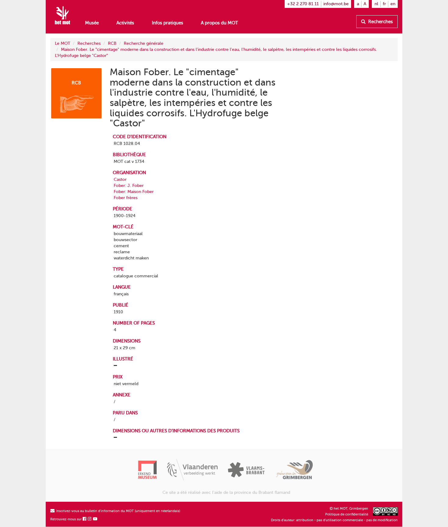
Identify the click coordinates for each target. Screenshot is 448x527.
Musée (92, 23)
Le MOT (62, 43)
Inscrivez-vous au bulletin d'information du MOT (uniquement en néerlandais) (117, 511)
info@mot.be (336, 4)
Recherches (380, 21)
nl (376, 4)
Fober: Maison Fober (134, 191)
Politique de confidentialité (346, 514)
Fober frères (125, 197)
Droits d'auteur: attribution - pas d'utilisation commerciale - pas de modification (334, 520)
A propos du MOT (219, 23)
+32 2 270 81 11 (303, 4)
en (392, 4)
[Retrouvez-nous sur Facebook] (85, 519)
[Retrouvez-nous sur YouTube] (95, 519)
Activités (125, 23)
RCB (112, 43)
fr (384, 4)
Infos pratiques (167, 23)
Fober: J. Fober (129, 185)
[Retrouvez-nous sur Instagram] (90, 519)
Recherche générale (143, 43)
